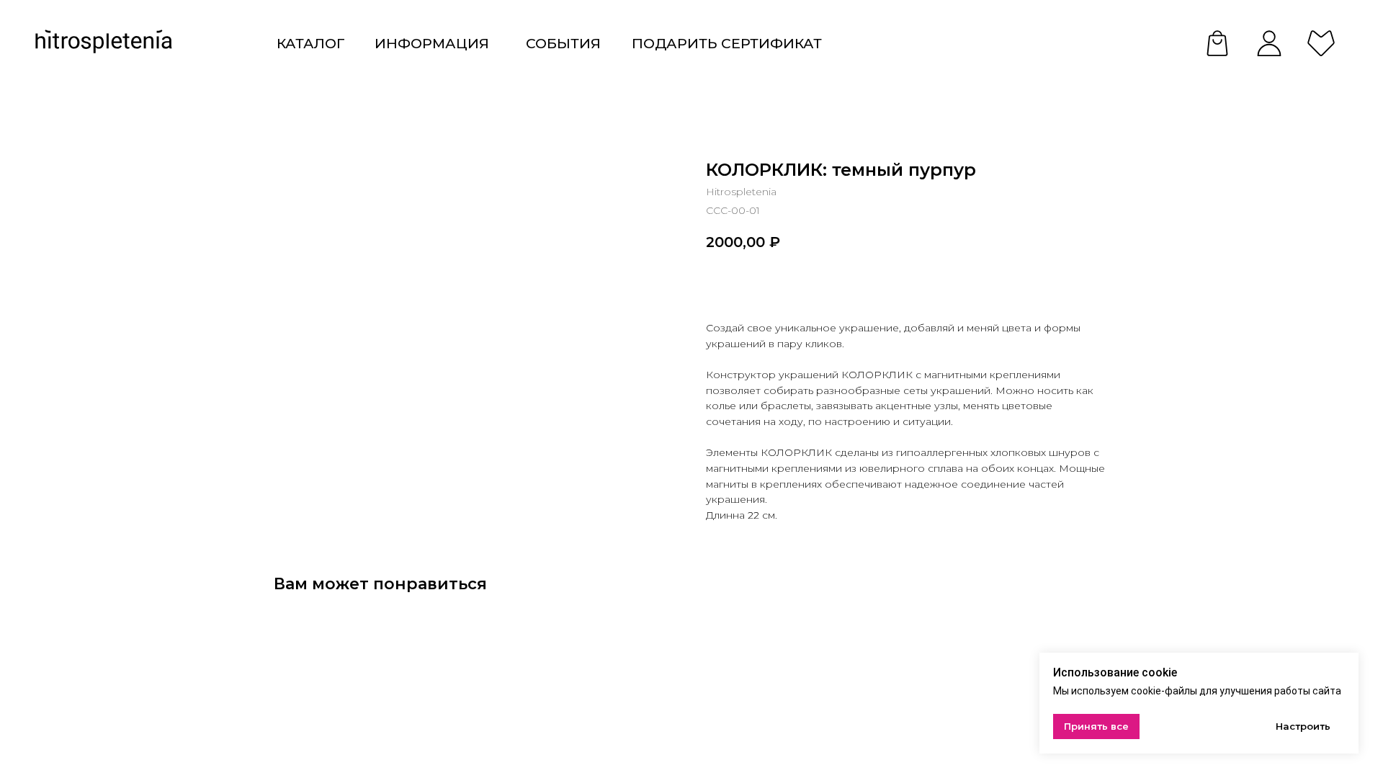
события (563, 43)
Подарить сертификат (727, 43)
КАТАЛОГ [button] (311, 43)
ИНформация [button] (432, 43)
